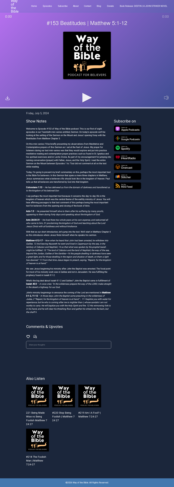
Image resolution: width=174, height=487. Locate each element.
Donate (110, 6)
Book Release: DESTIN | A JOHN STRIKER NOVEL (143, 6)
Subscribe (63, 6)
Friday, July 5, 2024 (37, 113)
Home (34, 6)
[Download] (7, 98)
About (76, 6)
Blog (99, 6)
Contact (87, 6)
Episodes (47, 6)
